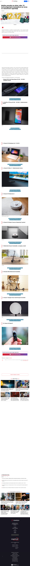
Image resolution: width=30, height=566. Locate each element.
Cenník (15, 531)
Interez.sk (16, 544)
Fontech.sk (13, 546)
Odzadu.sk (13, 545)
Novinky (10, 357)
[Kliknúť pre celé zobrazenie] (15, 18)
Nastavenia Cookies (15, 553)
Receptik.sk (16, 547)
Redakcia (15, 530)
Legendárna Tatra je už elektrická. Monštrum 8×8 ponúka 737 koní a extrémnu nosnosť (14, 487)
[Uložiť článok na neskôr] (2, 27)
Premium (26, 1)
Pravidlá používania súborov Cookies (15, 555)
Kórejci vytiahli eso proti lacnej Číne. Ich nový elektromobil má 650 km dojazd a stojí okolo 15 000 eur (15, 480)
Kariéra (15, 532)
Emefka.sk (16, 545)
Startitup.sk (13, 544)
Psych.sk (16, 548)
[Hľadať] (1, 1)
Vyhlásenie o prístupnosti (15, 554)
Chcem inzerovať (15, 528)
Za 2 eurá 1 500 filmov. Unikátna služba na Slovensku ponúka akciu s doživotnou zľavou (14, 478)
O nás (15, 529)
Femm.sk (16, 546)
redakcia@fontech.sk (25, 360)
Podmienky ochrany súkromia (14, 552)
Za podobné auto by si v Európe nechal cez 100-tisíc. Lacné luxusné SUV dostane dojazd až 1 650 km (15, 485)
